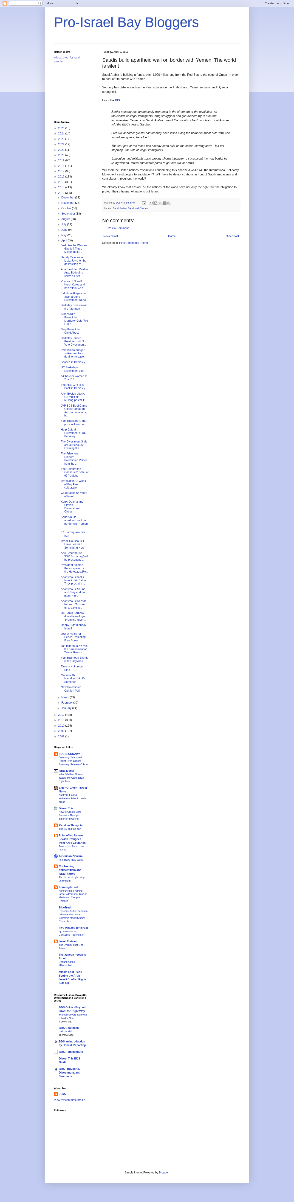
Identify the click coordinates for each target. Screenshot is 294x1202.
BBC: (118, 100)
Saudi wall (133, 208)
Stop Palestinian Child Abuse (71, 331)
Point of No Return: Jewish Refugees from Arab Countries (72, 839)
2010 (61, 725)
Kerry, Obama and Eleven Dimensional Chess (72, 506)
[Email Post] (144, 202)
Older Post (232, 236)
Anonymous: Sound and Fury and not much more (73, 592)
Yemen (144, 208)
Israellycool (66, 770)
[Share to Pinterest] (169, 203)
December (68, 197)
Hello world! (65, 1031)
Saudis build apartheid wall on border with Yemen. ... (74, 522)
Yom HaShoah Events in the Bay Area (74, 659)
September (68, 213)
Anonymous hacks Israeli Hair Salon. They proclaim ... (74, 580)
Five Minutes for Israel (73, 927)
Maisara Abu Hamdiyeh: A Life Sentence (73, 679)
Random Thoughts (71, 825)
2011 (61, 720)
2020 (61, 155)
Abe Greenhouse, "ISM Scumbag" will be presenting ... (74, 556)
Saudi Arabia (120, 208)
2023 (61, 139)
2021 (61, 149)
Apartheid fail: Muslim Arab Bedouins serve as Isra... (74, 273)
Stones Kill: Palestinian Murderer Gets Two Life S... (74, 319)
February (67, 702)
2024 (61, 133)
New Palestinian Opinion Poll (71, 689)
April (64, 240)
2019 (61, 160)
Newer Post (110, 236)
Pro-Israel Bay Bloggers (126, 22)
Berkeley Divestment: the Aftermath (74, 307)
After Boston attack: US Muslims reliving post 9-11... (74, 397)
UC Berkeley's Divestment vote (72, 369)
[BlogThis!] (155, 203)
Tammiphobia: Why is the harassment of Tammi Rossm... (74, 649)
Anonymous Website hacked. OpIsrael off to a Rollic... (74, 604)
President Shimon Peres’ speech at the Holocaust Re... (74, 568)
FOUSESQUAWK (70, 754)
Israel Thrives (68, 941)
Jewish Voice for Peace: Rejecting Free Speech (73, 637)
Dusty (62, 1094)
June (64, 229)
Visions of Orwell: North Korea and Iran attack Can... (73, 285)
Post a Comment (118, 228)
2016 (61, 176)
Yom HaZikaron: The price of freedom (73, 422)
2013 (61, 193)
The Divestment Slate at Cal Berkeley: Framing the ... (74, 445)
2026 (61, 128)
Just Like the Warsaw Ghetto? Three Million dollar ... (74, 249)
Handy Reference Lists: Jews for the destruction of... (73, 261)
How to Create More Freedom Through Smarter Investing (70, 815)
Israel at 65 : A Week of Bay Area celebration (73, 484)
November (68, 202)
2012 (61, 714)
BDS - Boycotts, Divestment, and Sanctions (69, 1072)
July (64, 224)
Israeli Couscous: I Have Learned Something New (72, 544)
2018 (61, 166)
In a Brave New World (71, 859)
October (66, 208)
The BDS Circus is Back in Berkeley (73, 386)
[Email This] (151, 203)
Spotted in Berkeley (73, 362)
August (66, 219)
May (64, 235)
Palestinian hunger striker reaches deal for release (73, 353)
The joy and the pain (70, 828)
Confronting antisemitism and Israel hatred (70, 870)
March (65, 697)
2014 (61, 187)
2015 (61, 182)
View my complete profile (69, 1100)
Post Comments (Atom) (133, 242)
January (66, 708)
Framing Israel (68, 887)
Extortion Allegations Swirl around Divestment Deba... (74, 297)
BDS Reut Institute (71, 1052)
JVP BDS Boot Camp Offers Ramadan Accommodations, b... (74, 410)
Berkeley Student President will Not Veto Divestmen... (73, 341)
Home (172, 236)
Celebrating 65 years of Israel (74, 494)
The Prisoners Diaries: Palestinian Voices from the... (74, 458)
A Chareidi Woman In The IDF (74, 378)
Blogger (164, 1172)
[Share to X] (160, 203)
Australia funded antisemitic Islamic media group (72, 798)
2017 (61, 171)
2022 (61, 144)
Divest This (66, 808)
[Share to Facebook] (164, 203)
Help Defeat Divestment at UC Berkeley (73, 433)
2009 (61, 731)
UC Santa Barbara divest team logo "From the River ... (73, 616)
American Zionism (71, 856)
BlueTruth (65, 907)
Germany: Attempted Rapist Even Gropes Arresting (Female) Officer (73, 761)
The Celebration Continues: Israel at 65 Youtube (74, 472)
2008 (61, 736)
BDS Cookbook (69, 1028)
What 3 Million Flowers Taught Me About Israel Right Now (71, 778)
